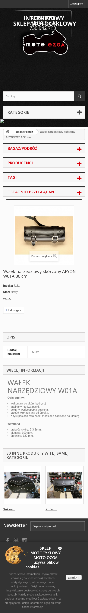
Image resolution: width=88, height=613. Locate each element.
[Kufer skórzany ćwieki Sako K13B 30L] (64, 485)
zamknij (73, 577)
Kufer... (51, 509)
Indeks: (8, 285)
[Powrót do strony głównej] (8, 132)
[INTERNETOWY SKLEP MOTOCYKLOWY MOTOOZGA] (44, 33)
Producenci (20, 162)
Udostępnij (14, 310)
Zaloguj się (76, 3)
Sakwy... (9, 509)
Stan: (6, 291)
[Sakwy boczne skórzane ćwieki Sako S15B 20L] (22, 485)
